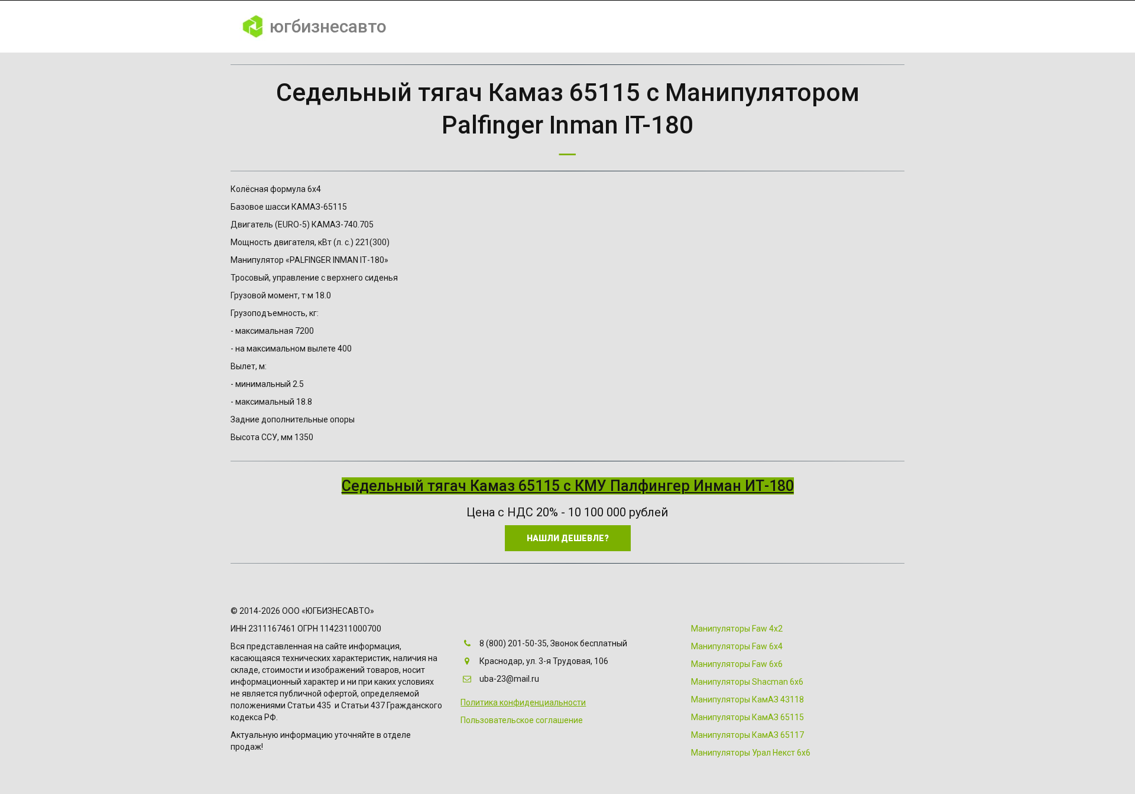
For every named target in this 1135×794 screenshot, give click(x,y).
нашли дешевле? (568, 538)
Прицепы (823, 26)
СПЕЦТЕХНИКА (584, 26)
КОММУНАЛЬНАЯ (497, 26)
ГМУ (683, 26)
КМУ (644, 26)
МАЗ (772, 26)
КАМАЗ (727, 26)
